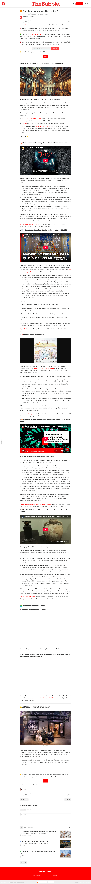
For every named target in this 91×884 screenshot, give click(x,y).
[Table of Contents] (2, 442)
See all (22, 862)
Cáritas (24, 124)
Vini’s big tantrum (54, 698)
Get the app (51, 882)
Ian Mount (29, 835)
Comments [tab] (23, 809)
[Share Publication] (73, 3)
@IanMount (25, 25)
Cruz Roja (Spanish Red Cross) (31, 119)
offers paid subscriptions (35, 34)
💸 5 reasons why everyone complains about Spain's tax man (38, 852)
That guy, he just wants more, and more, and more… (32, 855)
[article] (45, 834)
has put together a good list (44, 126)
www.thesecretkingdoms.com (39, 768)
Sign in (86, 3)
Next (67, 799)
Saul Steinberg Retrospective (27, 414)
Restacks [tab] (29, 809)
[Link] (17, 63)
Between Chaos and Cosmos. (28, 597)
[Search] (70, 3)
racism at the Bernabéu (39, 698)
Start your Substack (43, 882)
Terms (15, 882)
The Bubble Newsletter (28, 16)
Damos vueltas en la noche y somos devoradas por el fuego (36, 504)
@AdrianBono (35, 25)
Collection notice (20, 882)
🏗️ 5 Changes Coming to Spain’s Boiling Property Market (38, 831)
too (37, 272)
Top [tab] (21, 827)
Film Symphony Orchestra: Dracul (29, 224)
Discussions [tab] (30, 827)
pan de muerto (31, 272)
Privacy (11, 882)
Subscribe (79, 3)
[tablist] (26, 809)
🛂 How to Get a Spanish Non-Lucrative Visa (34, 841)
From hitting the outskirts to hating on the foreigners (33, 833)
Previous (25, 799)
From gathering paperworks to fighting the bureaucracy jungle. (35, 843)
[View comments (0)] (26, 21)
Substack (76, 882)
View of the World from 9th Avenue (44, 368)
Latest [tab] (25, 827)
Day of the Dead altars (26, 329)
